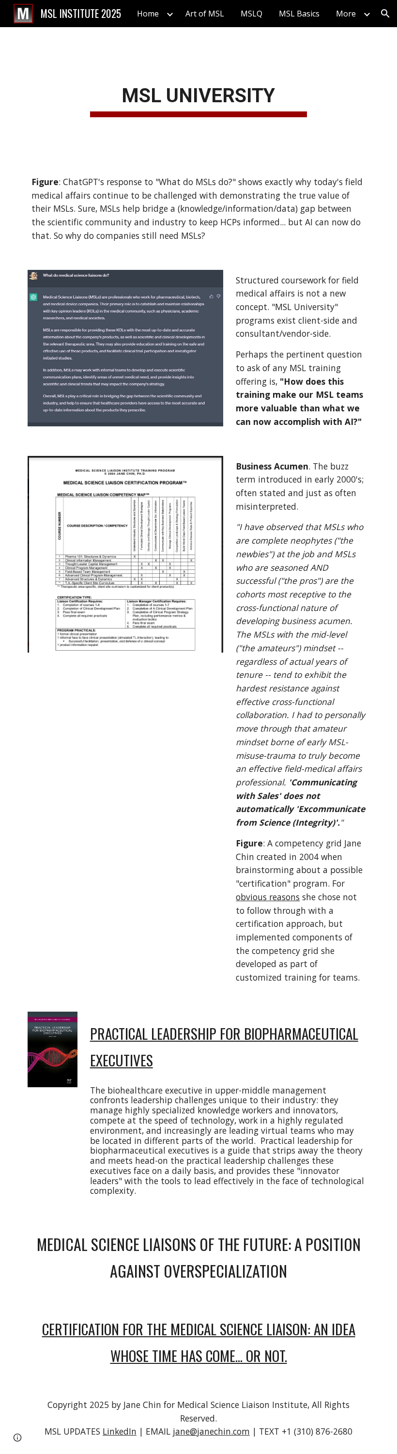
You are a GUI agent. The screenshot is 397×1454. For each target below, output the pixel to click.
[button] (385, 13)
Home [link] (148, 13)
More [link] (346, 13)
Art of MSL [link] (204, 13)
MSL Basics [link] (299, 13)
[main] (198, 93)
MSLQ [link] (251, 13)
